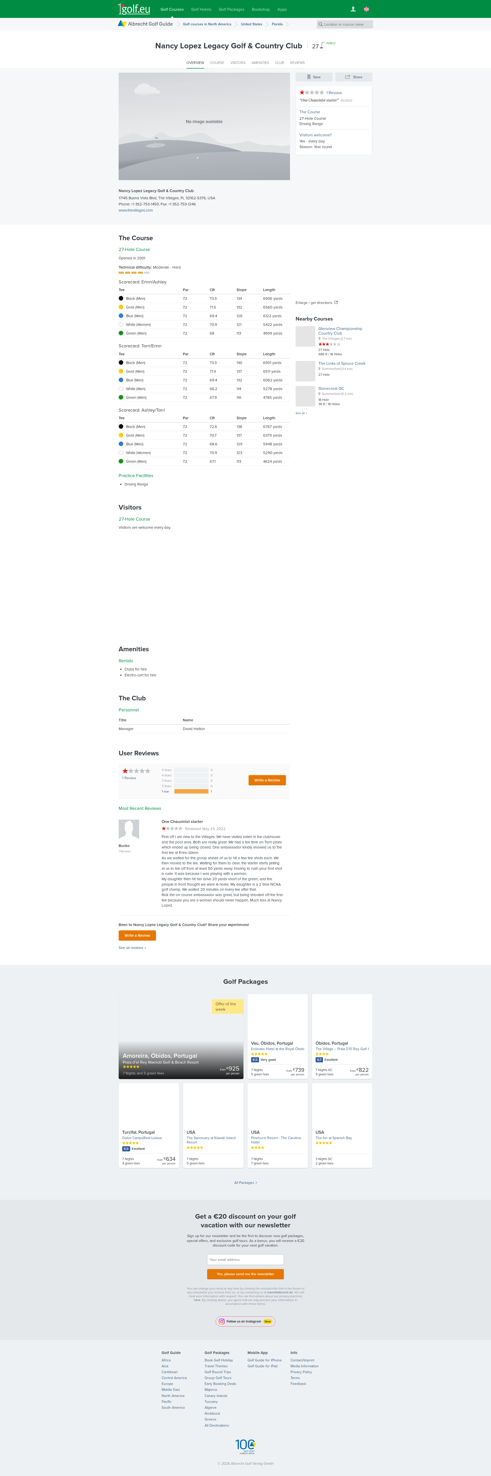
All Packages (244, 1182)
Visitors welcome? (315, 135)
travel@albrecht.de (280, 1292)
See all (300, 413)
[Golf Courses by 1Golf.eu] (134, 9)
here (197, 1300)
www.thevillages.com (136, 210)
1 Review (334, 92)
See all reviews (131, 947)
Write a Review (267, 780)
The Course (309, 112)
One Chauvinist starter (319, 100)
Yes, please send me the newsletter (245, 1273)
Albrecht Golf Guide (150, 24)
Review (129, 777)
